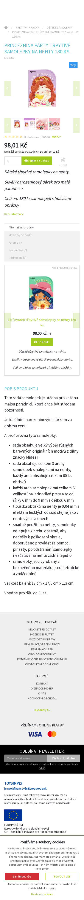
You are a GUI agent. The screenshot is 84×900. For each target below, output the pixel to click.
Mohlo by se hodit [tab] (20, 235)
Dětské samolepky (60, 27)
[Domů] (6, 27)
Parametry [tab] (15, 242)
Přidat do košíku (38, 161)
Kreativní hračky (27, 27)
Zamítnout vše (22, 876)
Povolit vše (62, 876)
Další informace (14, 214)
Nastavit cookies (42, 894)
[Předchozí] (7, 88)
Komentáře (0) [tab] (18, 250)
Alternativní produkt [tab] (21, 227)
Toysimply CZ (42, 710)
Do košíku (43, 342)
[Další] (76, 125)
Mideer (56, 137)
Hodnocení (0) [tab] (17, 258)
